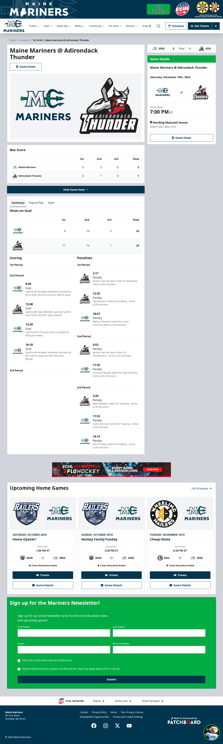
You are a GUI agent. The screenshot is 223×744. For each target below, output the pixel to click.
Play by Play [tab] (36, 203)
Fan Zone (114, 25)
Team (46, 25)
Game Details (45, 585)
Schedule (178, 26)
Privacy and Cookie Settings (128, 716)
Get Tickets (202, 26)
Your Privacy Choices (132, 712)
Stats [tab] (51, 203)
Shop (145, 25)
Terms (113, 712)
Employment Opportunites (94, 716)
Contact (84, 712)
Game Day (62, 25)
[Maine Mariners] (13, 26)
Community (95, 25)
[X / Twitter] (117, 725)
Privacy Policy (99, 712)
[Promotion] (111, 9)
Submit (111, 679)
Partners (130, 25)
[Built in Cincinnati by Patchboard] (184, 720)
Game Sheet (27, 66)
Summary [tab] (18, 203)
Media (78, 25)
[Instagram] (105, 725)
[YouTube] (129, 725)
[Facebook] (93, 725)
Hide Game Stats (74, 189)
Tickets (32, 25)
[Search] (158, 26)
